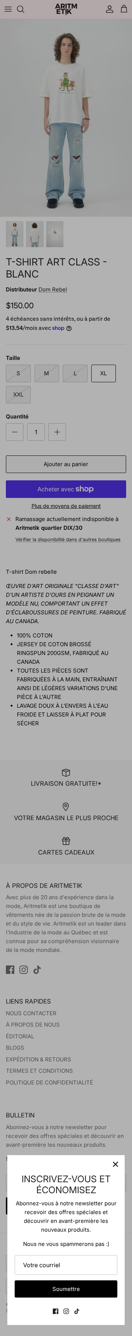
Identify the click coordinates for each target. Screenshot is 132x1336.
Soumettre (66, 1288)
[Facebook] (55, 1311)
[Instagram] (66, 1311)
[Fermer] (115, 1164)
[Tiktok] (77, 1311)
